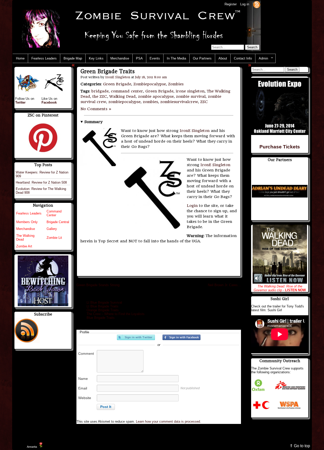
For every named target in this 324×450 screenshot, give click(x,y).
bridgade (100, 91)
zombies (150, 102)
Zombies (176, 84)
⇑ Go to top (300, 446)
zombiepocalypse (124, 102)
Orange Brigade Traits (103, 310)
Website (84, 398)
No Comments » (96, 109)
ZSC (204, 102)
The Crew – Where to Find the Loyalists (116, 314)
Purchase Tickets (279, 146)
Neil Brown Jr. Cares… (224, 285)
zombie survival (191, 96)
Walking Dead (122, 96)
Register (231, 4)
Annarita (32, 446)
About (222, 58)
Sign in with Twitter (136, 337)
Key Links (96, 58)
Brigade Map (73, 58)
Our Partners (202, 58)
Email (82, 388)
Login (192, 205)
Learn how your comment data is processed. (168, 421)
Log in (244, 4)
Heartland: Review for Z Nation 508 (41, 182)
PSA (139, 58)
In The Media (176, 58)
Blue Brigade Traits (101, 318)
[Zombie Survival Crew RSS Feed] (257, 4)
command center (127, 91)
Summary (93, 122)
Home (20, 58)
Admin (261, 58)
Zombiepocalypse (149, 84)
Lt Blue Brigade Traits (102, 306)
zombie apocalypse (156, 96)
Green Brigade (117, 84)
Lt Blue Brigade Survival (104, 302)
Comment (86, 353)
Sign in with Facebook (181, 337)
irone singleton (190, 91)
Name (83, 379)
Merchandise (119, 58)
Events (155, 58)
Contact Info (243, 58)
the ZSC (99, 96)
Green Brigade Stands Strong (97, 285)
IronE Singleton (117, 77)
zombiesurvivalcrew (179, 102)
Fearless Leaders (44, 58)
